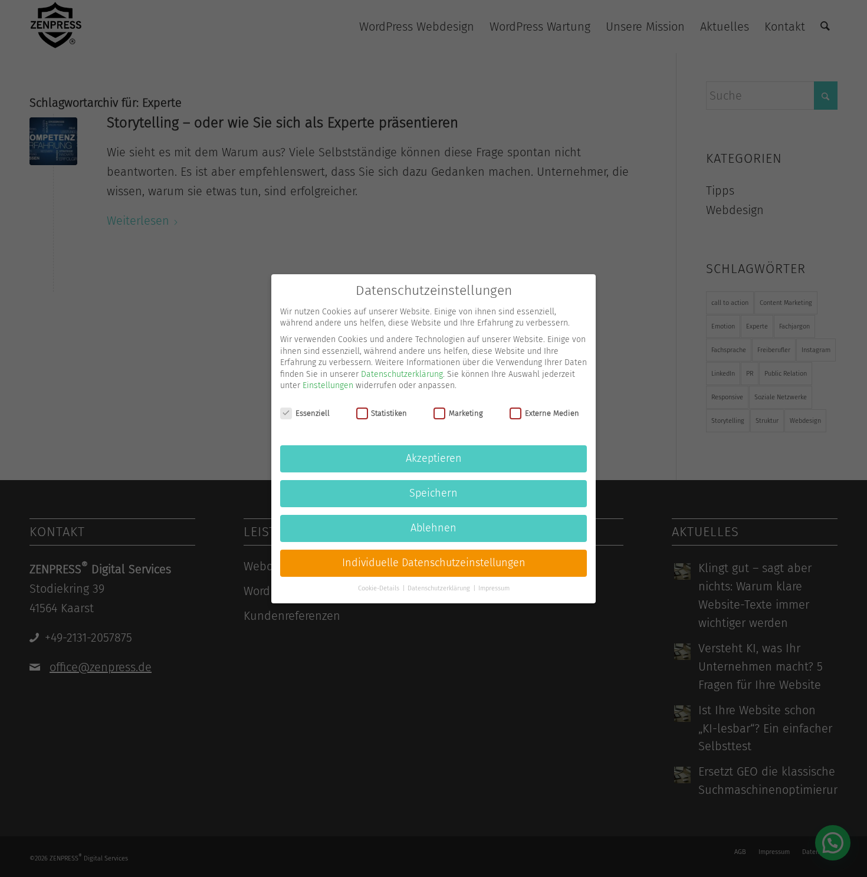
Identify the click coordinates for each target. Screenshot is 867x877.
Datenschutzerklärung (402, 374)
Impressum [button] (494, 588)
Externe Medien (552, 412)
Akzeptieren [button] (434, 458)
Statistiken (389, 412)
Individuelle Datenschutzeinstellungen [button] (434, 563)
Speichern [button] (433, 493)
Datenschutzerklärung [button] (440, 588)
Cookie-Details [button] (379, 588)
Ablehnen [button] (433, 528)
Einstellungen (328, 385)
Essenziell (312, 412)
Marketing (466, 412)
